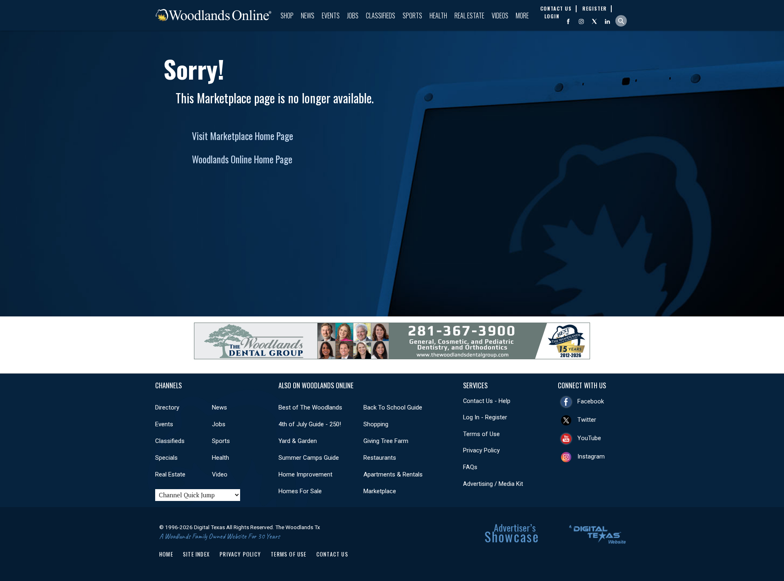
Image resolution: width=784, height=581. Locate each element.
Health (438, 15)
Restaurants (379, 457)
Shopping (375, 424)
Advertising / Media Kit (493, 484)
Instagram (591, 456)
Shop (287, 15)
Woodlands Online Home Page (242, 159)
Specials (166, 457)
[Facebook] (568, 21)
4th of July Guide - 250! (309, 424)
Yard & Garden (297, 441)
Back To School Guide (392, 407)
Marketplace (379, 491)
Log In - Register (485, 417)
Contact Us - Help (486, 401)
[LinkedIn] (607, 21)
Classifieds (380, 15)
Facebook (590, 401)
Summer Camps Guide (308, 457)
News (307, 15)
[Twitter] (594, 21)
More (522, 15)
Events (331, 15)
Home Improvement (305, 474)
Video (219, 474)
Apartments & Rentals (393, 474)
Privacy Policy (481, 450)
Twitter (586, 419)
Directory (167, 407)
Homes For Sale (300, 491)
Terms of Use (481, 434)
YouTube (589, 438)
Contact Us (332, 554)
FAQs (470, 467)
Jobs (353, 15)
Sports (412, 15)
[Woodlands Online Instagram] (581, 21)
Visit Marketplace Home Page (242, 136)
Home (166, 554)
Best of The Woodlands (310, 407)
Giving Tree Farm (385, 441)
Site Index (196, 554)
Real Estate (469, 15)
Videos (500, 15)
